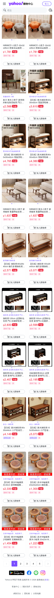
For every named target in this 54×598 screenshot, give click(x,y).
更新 (47, 579)
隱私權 (27, 593)
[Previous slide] (4, 26)
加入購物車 (15, 63)
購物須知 (37, 586)
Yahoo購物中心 (21, 4)
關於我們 (26, 586)
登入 (47, 3)
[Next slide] (24, 26)
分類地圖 (37, 593)
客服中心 (15, 586)
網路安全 (17, 593)
